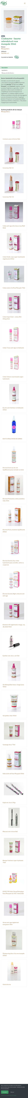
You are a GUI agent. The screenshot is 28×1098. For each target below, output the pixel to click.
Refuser (12, 1092)
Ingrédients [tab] (4, 70)
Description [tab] (5, 67)
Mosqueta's (5, 111)
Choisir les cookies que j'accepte (8, 1095)
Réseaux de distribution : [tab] (8, 73)
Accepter (5, 1092)
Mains (3, 36)
